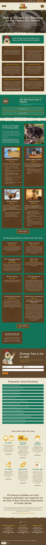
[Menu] (42, 6)
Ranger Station (37, 525)
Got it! (4, 543)
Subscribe (5, 373)
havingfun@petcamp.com (8, 532)
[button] (23, 385)
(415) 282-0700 (31, 1)
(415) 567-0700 (23, 530)
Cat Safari (23, 525)
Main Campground (8, 525)
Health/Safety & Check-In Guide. (13, 89)
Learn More (34, 540)
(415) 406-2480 (37, 530)
